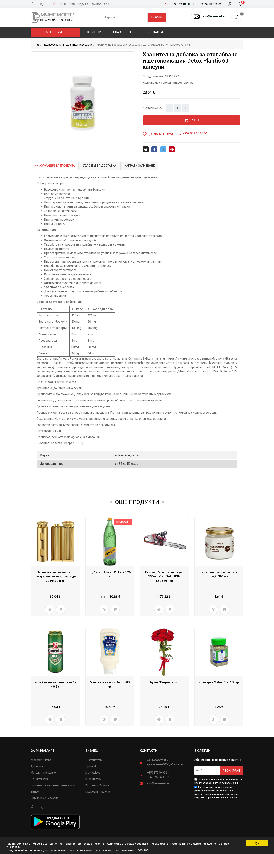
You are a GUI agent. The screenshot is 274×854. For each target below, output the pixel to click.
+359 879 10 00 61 (158, 772)
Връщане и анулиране (44, 797)
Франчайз (91, 766)
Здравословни (53, 44)
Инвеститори (93, 778)
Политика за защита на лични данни (53, 785)
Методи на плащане (43, 772)
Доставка (37, 766)
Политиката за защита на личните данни (216, 783)
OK (257, 843)
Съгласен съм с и (218, 781)
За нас (35, 791)
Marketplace (92, 772)
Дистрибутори (94, 759)
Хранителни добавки (79, 44)
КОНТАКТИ (148, 751)
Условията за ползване (228, 779)
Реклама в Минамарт (98, 785)
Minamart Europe (41, 759)
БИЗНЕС (91, 751)
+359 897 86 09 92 (158, 777)
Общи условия (39, 778)
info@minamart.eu (158, 783)
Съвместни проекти (97, 791)
